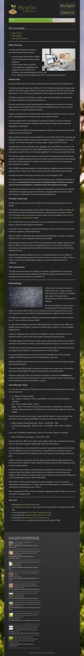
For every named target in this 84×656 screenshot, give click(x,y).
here (43, 276)
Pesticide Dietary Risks (31, 504)
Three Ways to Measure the (39, 512)
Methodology (16, 36)
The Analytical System (21, 507)
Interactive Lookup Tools (40, 515)
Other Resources (20, 38)
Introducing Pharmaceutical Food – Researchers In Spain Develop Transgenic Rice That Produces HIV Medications (26, 639)
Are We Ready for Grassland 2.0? (23, 542)
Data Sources (17, 33)
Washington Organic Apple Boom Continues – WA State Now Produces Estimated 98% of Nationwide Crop (27, 615)
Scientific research (18, 520)
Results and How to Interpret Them (35, 518)
